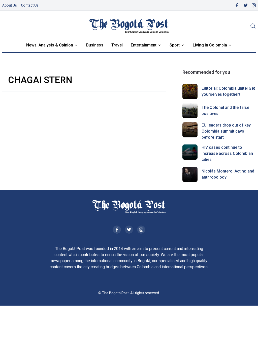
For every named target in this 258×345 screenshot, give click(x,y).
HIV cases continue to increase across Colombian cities (227, 153)
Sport (175, 45)
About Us (9, 5)
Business (94, 45)
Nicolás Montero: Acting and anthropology (228, 174)
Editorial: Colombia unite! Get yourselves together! (228, 91)
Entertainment (143, 45)
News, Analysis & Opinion (49, 45)
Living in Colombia (210, 45)
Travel (117, 45)
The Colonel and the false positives (225, 110)
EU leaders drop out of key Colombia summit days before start (226, 131)
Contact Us (30, 5)
